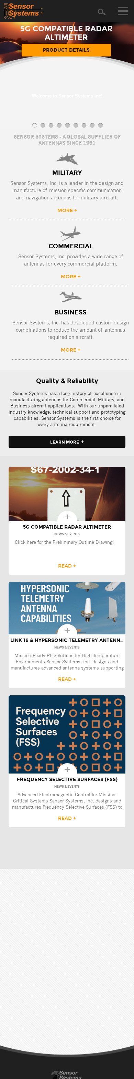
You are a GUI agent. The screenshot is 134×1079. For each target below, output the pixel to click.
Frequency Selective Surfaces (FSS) (67, 779)
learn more (67, 442)
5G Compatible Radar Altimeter (67, 527)
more (67, 211)
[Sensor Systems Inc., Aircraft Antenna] (23, 11)
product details (66, 50)
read (67, 566)
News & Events (67, 534)
